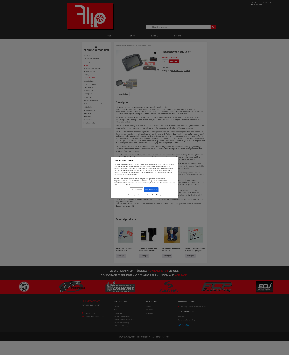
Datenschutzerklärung (154, 195)
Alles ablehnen (136, 190)
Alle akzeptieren (151, 190)
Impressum (141, 195)
